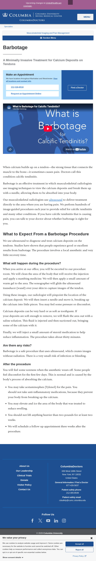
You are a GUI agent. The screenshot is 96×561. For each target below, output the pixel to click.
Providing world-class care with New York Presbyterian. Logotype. (65, 452)
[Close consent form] (92, 538)
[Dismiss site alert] (70, 2)
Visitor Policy (24, 485)
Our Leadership (24, 471)
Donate (24, 480)
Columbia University (53, 533)
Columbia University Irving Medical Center (36, 451)
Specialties (8, 26)
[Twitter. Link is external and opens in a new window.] (40, 521)
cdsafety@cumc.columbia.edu (72, 500)
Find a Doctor (77, 88)
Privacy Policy (78, 556)
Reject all (80, 550)
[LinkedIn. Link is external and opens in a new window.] (56, 521)
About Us (24, 466)
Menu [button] (87, 17)
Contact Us (24, 489)
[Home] (32, 17)
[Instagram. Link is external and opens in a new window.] (64, 521)
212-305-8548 (72, 493)
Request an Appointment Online (26, 94)
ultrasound (55, 199)
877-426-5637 (72, 485)
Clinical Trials (24, 475)
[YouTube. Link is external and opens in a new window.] (48, 521)
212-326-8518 (17, 87)
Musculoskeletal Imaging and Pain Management (48, 33)
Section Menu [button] (49, 38)
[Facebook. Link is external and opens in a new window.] (32, 521)
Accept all (79, 544)
